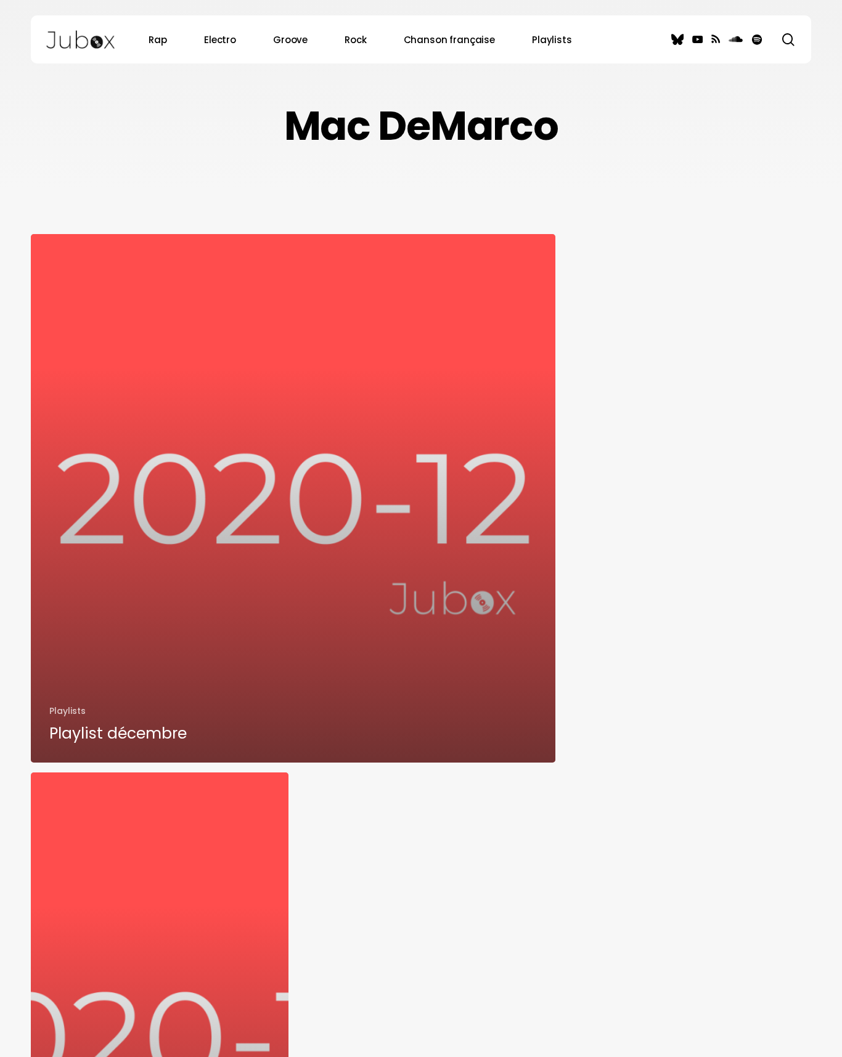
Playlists (67, 710)
